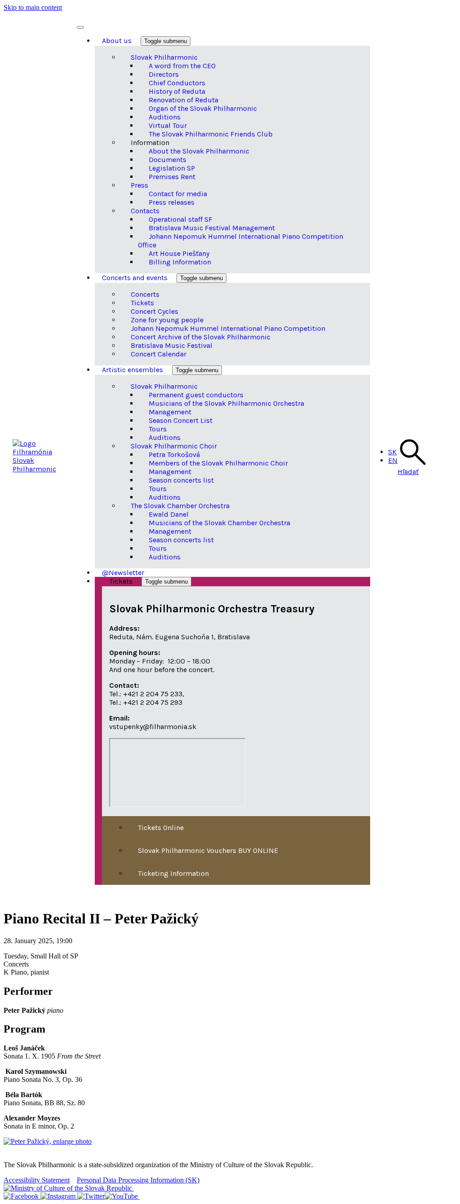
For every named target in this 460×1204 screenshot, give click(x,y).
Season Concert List (180, 420)
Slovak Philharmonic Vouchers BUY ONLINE (208, 850)
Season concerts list (181, 480)
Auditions (165, 557)
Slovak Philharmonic (34, 464)
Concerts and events (135, 277)
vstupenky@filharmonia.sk (152, 726)
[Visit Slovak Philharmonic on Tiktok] (91, 1196)
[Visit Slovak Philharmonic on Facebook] (22, 1196)
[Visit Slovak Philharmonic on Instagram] (58, 1196)
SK (392, 452)
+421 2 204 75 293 (152, 702)
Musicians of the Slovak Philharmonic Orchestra (226, 403)
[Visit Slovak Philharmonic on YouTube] (122, 1196)
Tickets (121, 581)
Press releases (172, 202)
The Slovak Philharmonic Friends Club (211, 134)
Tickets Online (161, 827)
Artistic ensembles (133, 369)
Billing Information (180, 262)
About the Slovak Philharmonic (199, 151)
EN (393, 460)
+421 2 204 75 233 (152, 694)
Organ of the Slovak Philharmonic (203, 108)
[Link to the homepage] (45, 452)
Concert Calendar (158, 354)
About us (117, 40)
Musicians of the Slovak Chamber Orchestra (219, 523)
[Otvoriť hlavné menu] (80, 27)
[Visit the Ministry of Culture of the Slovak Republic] (69, 1188)
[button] (412, 467)
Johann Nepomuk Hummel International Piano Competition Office (240, 240)
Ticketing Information (173, 873)
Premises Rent (172, 176)
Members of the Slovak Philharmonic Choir (218, 463)
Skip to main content (33, 7)
